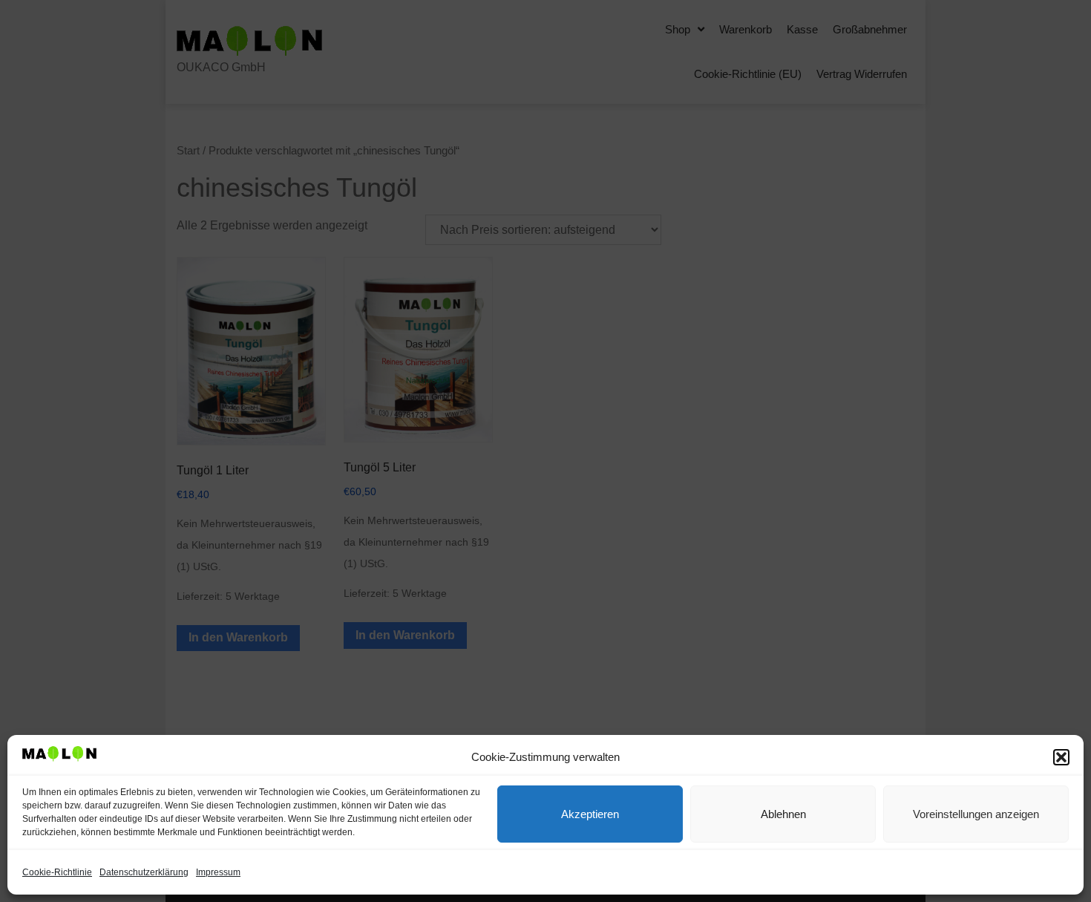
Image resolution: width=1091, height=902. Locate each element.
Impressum (218, 872)
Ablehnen (783, 814)
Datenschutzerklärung (144, 872)
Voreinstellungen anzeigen (976, 814)
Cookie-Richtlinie (57, 872)
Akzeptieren (590, 814)
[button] (1061, 757)
